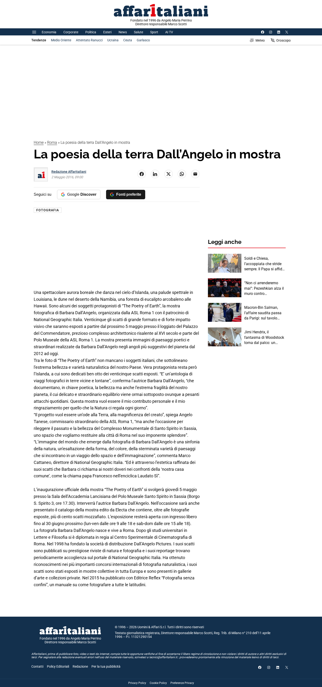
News (123, 32)
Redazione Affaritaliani (68, 172)
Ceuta (127, 40)
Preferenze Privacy (182, 683)
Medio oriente (61, 40)
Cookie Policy (158, 683)
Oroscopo (283, 40)
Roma (52, 142)
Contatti (37, 666)
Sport (154, 32)
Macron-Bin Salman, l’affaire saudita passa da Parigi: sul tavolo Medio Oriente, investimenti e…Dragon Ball (263, 313)
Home (39, 142)
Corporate (70, 32)
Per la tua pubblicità (105, 666)
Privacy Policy (137, 683)
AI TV (169, 32)
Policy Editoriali (58, 666)
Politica (90, 32)
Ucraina (113, 40)
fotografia (47, 210)
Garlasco (143, 40)
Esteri (107, 32)
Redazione (80, 666)
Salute (138, 32)
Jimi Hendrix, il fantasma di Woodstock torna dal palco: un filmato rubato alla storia (264, 337)
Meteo (260, 40)
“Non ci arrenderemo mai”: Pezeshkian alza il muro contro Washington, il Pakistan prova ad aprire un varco (264, 288)
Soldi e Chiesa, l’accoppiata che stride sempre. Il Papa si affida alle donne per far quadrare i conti (264, 264)
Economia (49, 32)
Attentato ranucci (89, 40)
